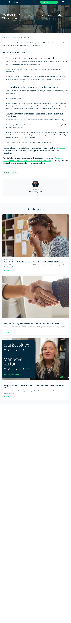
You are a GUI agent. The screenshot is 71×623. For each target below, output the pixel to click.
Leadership (6, 172)
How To (14, 172)
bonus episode (11, 43)
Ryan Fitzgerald (17, 37)
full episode (60, 148)
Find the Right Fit (49, 2)
